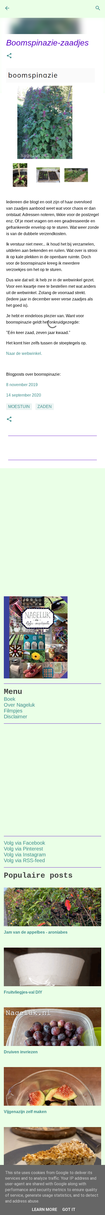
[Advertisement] (52, 528)
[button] (9, 56)
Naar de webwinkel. (24, 353)
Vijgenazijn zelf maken (25, 1112)
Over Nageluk (19, 705)
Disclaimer (15, 716)
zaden (44, 406)
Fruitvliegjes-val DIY (23, 992)
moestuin (19, 406)
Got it (68, 1209)
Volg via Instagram (25, 854)
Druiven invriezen (21, 1052)
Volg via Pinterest (23, 849)
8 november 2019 (22, 385)
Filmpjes (13, 710)
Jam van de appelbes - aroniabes (36, 932)
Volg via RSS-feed (24, 860)
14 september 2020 (23, 395)
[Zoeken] (98, 8)
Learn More (44, 1209)
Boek (9, 699)
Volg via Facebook (24, 843)
